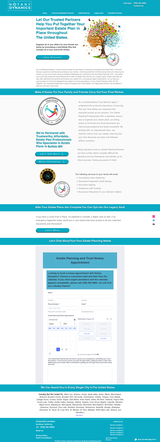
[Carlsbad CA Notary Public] (153, 216)
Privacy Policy (41, 435)
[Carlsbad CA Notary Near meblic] (153, 224)
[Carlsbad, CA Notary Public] (153, 220)
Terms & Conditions (44, 438)
